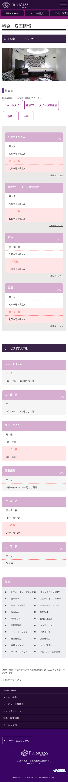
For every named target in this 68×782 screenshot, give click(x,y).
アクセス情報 (10, 725)
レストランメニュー (13, 711)
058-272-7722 (34, 763)
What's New (12, 13)
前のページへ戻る (13, 679)
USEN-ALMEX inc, (30, 777)
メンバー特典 (37, 13)
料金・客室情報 (11, 718)
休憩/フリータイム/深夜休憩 (41, 105)
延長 (26, 116)
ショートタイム (13, 105)
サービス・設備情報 (13, 704)
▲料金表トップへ (56, 175)
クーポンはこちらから (18, 740)
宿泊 (10, 116)
